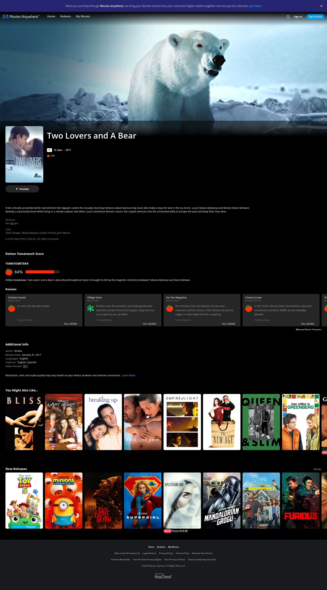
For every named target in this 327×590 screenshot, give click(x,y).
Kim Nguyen (11, 223)
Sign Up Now (315, 16)
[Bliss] (24, 422)
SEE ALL (318, 469)
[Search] (288, 17)
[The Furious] (301, 501)
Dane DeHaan (12, 232)
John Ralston (63, 232)
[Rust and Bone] (142, 422)
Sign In (298, 16)
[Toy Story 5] (24, 501)
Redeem (65, 16)
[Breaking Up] (103, 422)
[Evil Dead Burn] (103, 501)
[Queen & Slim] (261, 422)
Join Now (255, 6)
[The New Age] (221, 422)
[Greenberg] (301, 422)
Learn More (128, 375)
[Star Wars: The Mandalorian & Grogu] (221, 501)
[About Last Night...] (63, 422)
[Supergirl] (142, 501)
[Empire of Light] (182, 422)
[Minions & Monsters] (63, 501)
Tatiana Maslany (29, 232)
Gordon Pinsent (47, 232)
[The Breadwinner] (261, 501)
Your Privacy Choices (174, 559)
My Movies (83, 16)
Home (51, 16)
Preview (24, 189)
